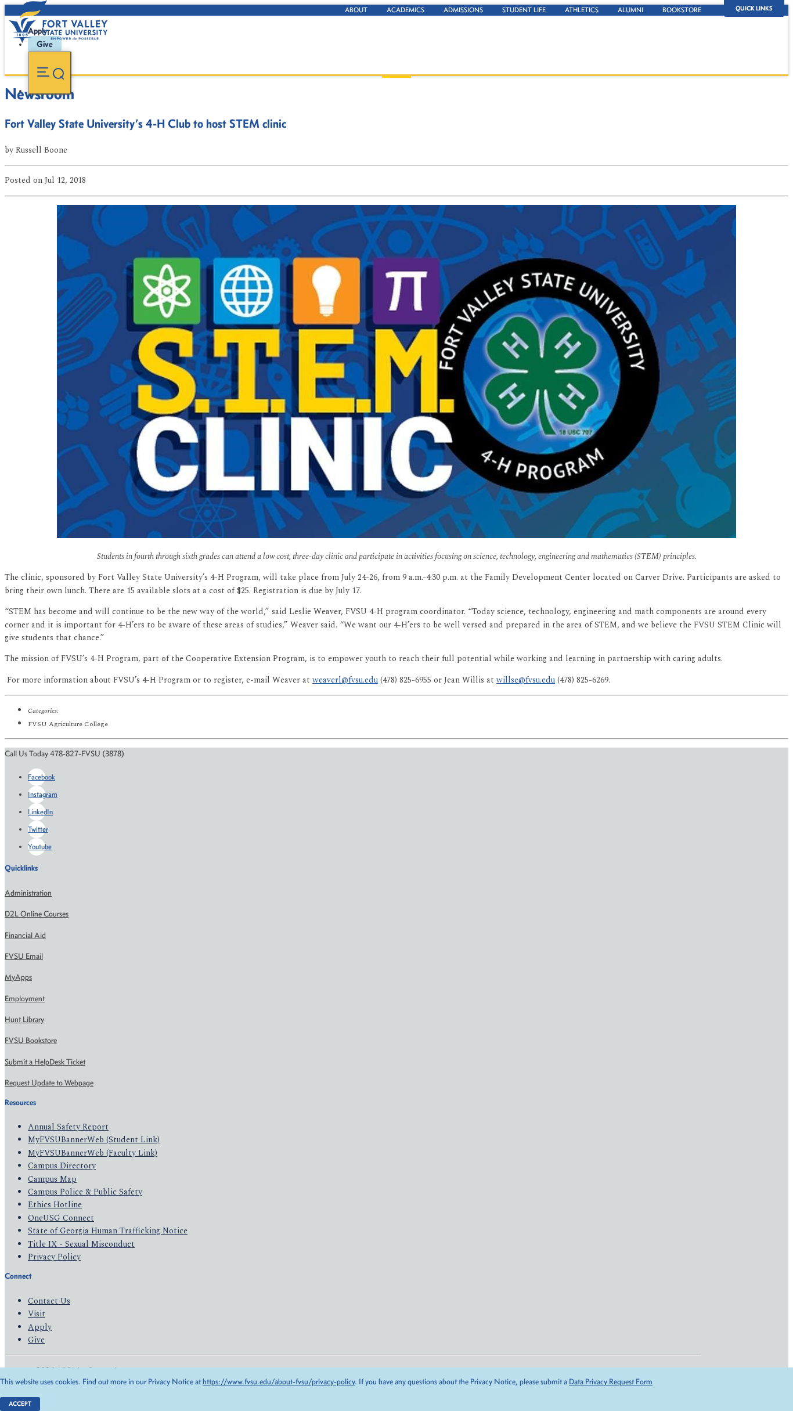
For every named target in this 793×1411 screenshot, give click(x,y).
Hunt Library (24, 1019)
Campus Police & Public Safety (85, 1192)
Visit (36, 1314)
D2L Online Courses (37, 914)
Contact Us (49, 1301)
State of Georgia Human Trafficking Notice (108, 1231)
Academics (405, 10)
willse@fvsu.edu (525, 680)
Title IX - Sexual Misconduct (81, 1244)
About (356, 10)
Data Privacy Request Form (611, 1382)
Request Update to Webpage (49, 1083)
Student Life (524, 10)
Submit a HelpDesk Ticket (45, 1062)
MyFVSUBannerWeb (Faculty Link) (92, 1153)
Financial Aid (25, 935)
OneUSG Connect (61, 1218)
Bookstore (681, 10)
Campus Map (52, 1179)
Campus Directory (62, 1166)
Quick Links (754, 8)
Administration (28, 893)
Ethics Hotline (55, 1205)
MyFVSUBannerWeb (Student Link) (94, 1140)
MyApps (18, 977)
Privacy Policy (54, 1257)
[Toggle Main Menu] (49, 73)
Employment (25, 999)
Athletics (582, 10)
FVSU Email (24, 956)
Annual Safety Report (68, 1127)
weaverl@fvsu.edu (345, 680)
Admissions (463, 10)
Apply (40, 1327)
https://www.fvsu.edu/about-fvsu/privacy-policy (279, 1382)
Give (36, 1340)
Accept (20, 1404)
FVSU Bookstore (31, 1040)
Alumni (630, 10)
